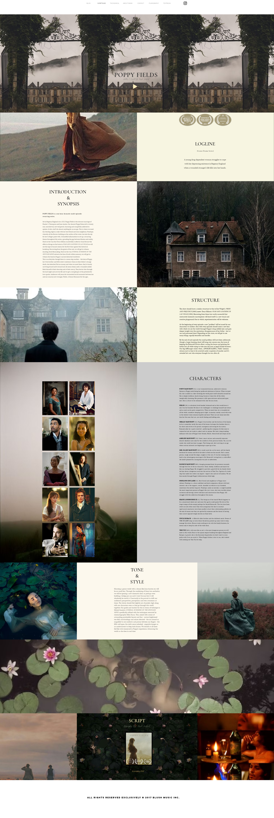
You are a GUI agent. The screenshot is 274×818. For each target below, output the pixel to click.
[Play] (135, 86)
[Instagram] (185, 3)
